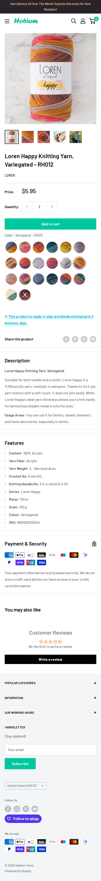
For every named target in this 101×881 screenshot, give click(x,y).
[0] (92, 21)
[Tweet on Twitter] (84, 339)
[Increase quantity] (52, 207)
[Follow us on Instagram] (17, 809)
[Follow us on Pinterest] (26, 809)
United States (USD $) (21, 785)
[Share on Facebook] (66, 339)
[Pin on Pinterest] (75, 339)
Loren (10, 175)
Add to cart (50, 224)
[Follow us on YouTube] (34, 809)
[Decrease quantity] (27, 207)
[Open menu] (7, 21)
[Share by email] (93, 339)
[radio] (11, 247)
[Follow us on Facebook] (8, 809)
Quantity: (12, 207)
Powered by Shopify (18, 871)
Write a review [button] (50, 659)
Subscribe (20, 763)
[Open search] (73, 21)
